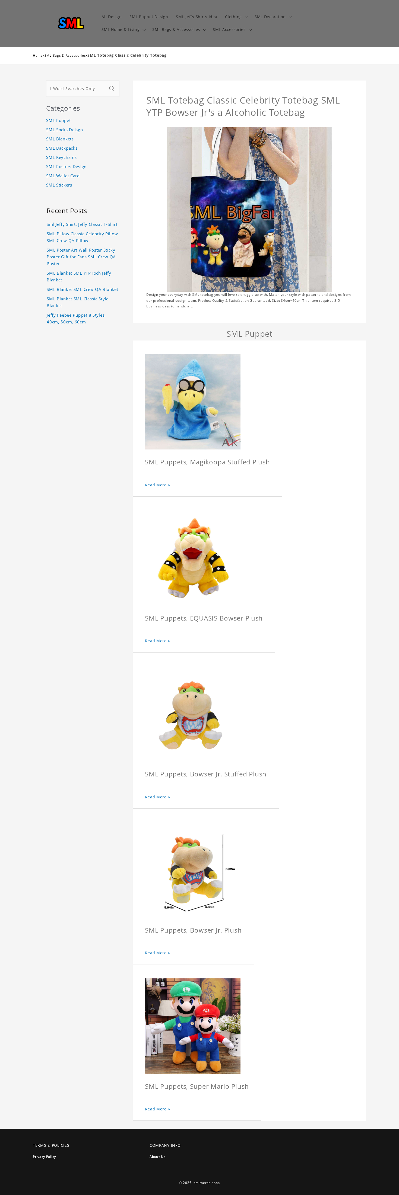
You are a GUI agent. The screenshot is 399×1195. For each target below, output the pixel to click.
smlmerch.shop (207, 1183)
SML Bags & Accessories (65, 55)
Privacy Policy (44, 1156)
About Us (158, 1156)
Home (38, 55)
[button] (236, 17)
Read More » (157, 484)
